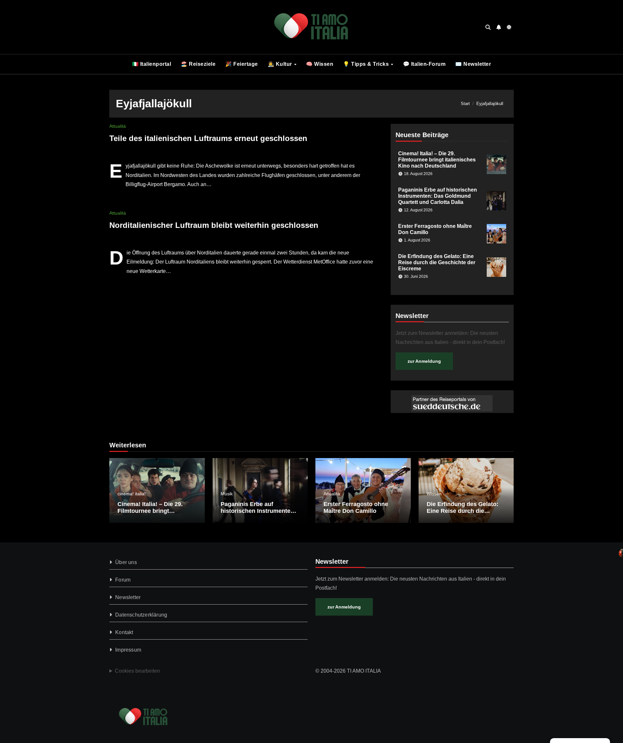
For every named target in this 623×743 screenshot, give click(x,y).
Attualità (117, 126)
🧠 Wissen (319, 64)
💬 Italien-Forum (424, 64)
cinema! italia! (131, 493)
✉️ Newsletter (473, 64)
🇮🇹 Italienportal (151, 64)
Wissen (434, 493)
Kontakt (124, 632)
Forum (122, 580)
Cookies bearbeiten (137, 671)
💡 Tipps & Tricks (366, 64)
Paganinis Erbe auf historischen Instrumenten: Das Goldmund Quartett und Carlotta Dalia (437, 196)
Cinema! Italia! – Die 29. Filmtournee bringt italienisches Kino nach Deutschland (437, 160)
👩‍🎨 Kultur (281, 64)
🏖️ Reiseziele (198, 64)
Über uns (126, 562)
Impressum (128, 650)
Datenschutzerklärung (141, 615)
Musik (227, 493)
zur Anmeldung (424, 361)
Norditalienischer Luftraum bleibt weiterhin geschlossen (213, 225)
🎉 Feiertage (241, 64)
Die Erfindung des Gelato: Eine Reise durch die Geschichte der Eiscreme (436, 262)
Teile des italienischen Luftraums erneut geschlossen (208, 138)
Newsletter (127, 597)
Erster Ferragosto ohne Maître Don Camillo (356, 507)
